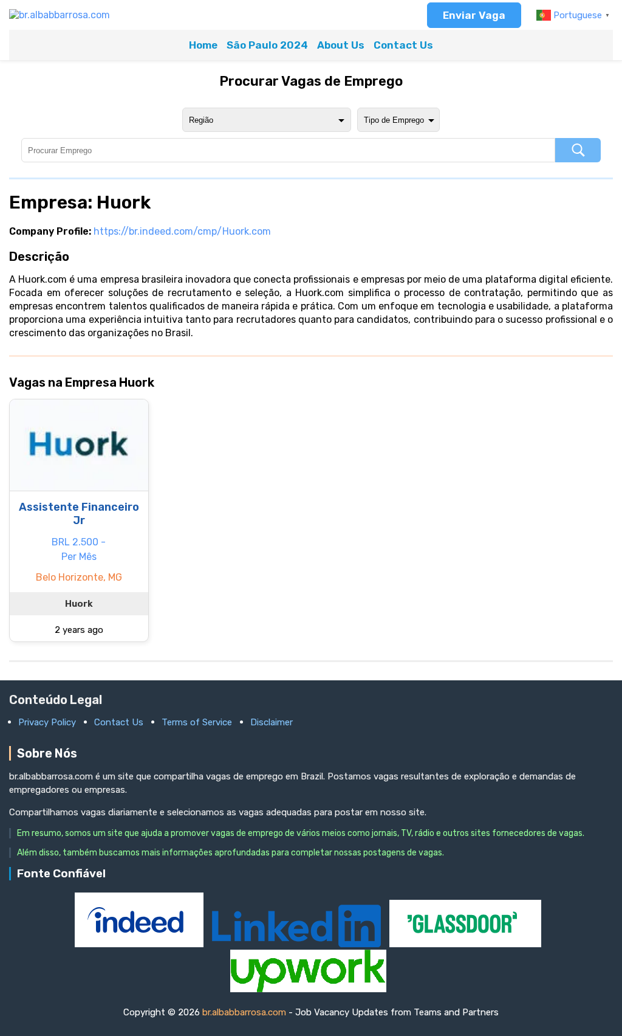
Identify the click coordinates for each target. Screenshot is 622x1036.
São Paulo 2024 (267, 45)
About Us (340, 45)
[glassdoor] (465, 944)
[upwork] (308, 989)
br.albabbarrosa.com (244, 1012)
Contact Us (403, 45)
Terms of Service (197, 722)
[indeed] (140, 944)
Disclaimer (271, 722)
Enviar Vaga (474, 15)
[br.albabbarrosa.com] (59, 15)
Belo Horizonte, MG (79, 577)
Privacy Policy (47, 722)
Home (203, 45)
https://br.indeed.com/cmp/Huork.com (182, 231)
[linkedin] (297, 944)
